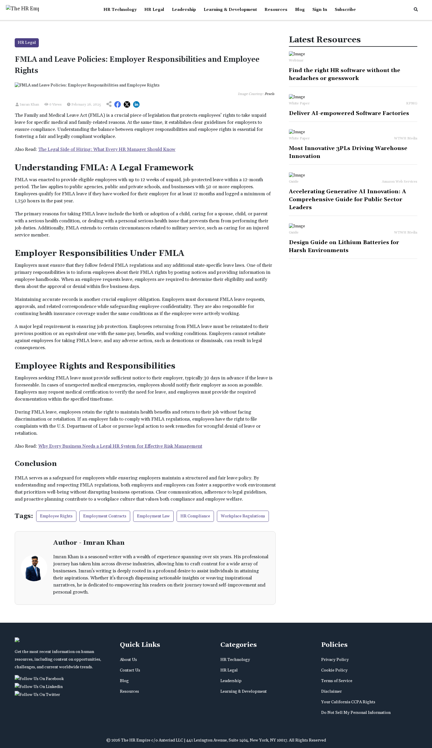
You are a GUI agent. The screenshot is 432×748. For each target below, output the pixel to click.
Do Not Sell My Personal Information (356, 712)
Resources (275, 9)
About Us (128, 659)
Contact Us (130, 670)
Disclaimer (331, 691)
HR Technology (120, 9)
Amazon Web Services (399, 181)
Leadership (184, 9)
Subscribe (345, 9)
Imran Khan (29, 104)
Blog (300, 9)
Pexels (269, 94)
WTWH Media (405, 138)
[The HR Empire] (40, 679)
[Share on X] (127, 105)
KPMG (411, 103)
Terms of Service (336, 681)
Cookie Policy (334, 670)
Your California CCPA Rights (348, 702)
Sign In (319, 9)
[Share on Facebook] (117, 105)
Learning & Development (230, 9)
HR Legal (154, 9)
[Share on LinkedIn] (136, 105)
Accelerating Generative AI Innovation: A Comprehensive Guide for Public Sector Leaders (347, 199)
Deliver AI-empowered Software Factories (349, 113)
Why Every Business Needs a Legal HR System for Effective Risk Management (120, 446)
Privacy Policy (335, 659)
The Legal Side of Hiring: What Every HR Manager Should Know (106, 149)
